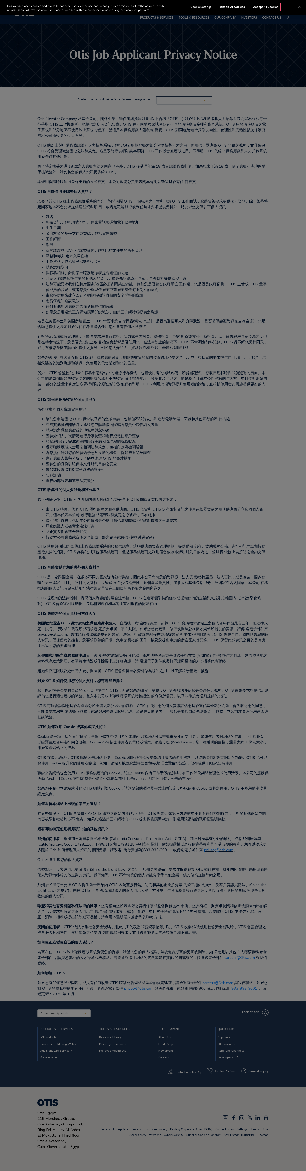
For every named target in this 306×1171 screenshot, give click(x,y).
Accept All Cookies (265, 7)
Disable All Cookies (232, 7)
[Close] (299, 6)
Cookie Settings (200, 7)
